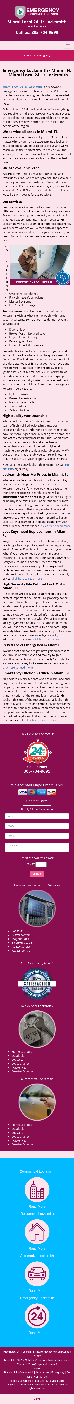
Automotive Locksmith (37, 1079)
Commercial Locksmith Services (37, 885)
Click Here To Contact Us (37, 734)
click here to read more (55, 526)
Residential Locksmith (37, 1006)
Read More (37, 1206)
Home (27, 55)
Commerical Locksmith (37, 1171)
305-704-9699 (44, 32)
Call (37, 1399)
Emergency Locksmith (37, 1298)
